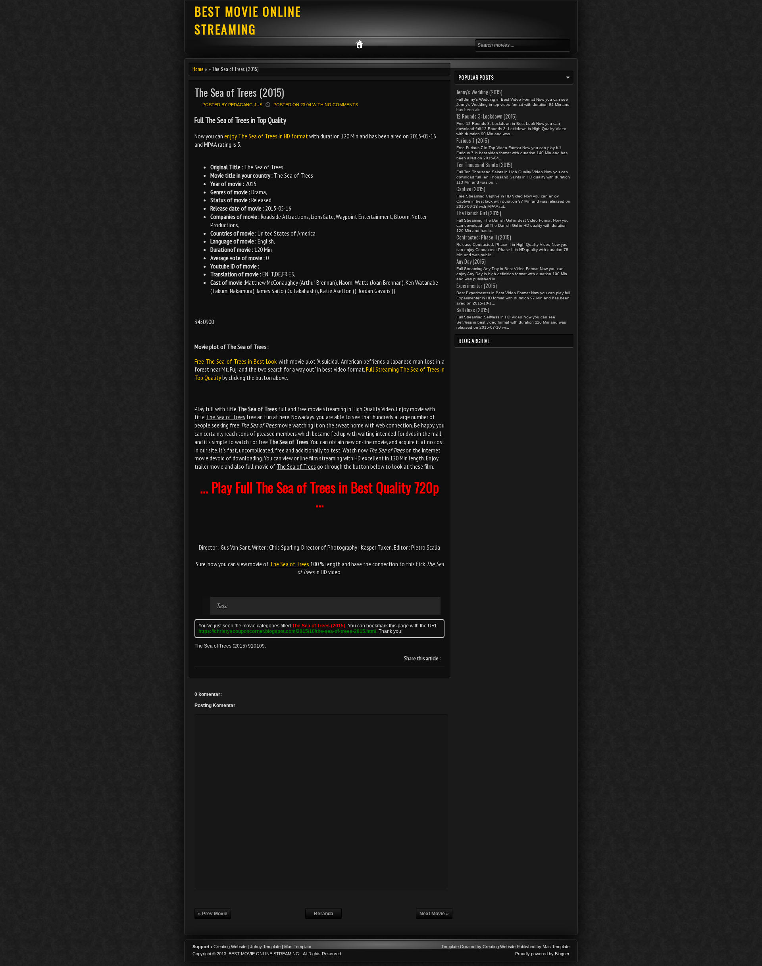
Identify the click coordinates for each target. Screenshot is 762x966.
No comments (341, 104)
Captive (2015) (470, 189)
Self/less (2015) (472, 310)
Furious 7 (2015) (472, 140)
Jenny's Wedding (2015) (479, 92)
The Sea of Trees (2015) (239, 92)
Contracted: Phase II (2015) (483, 237)
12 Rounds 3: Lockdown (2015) (486, 116)
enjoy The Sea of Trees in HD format (266, 136)
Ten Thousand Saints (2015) (484, 165)
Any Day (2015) (471, 261)
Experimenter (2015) (476, 285)
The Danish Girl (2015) (478, 213)
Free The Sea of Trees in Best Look (235, 361)
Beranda (323, 913)
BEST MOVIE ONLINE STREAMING (247, 20)
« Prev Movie (212, 913)
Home (198, 68)
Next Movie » (434, 913)
